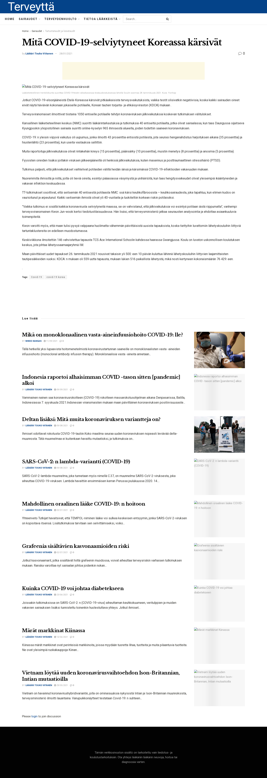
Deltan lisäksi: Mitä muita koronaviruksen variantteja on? (91, 419)
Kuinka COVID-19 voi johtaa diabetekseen (73, 588)
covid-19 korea (56, 277)
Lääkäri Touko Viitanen (39, 53)
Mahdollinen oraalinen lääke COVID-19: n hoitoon (83, 504)
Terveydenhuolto (60, 19)
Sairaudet (28, 19)
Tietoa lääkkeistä (101, 19)
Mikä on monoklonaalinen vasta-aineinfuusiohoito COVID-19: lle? (102, 335)
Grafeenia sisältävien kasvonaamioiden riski (75, 546)
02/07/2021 (62, 552)
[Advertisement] (133, 71)
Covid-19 (36, 277)
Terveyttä (31, 7)
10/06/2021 (62, 637)
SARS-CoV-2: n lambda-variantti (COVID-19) (76, 461)
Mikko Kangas (33, 341)
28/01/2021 (65, 53)
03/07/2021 (62, 510)
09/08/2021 (62, 425)
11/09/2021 (51, 341)
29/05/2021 (62, 685)
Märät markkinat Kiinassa (53, 630)
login (34, 716)
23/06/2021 (62, 594)
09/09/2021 (62, 389)
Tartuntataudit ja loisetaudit (60, 31)
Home (9, 19)
